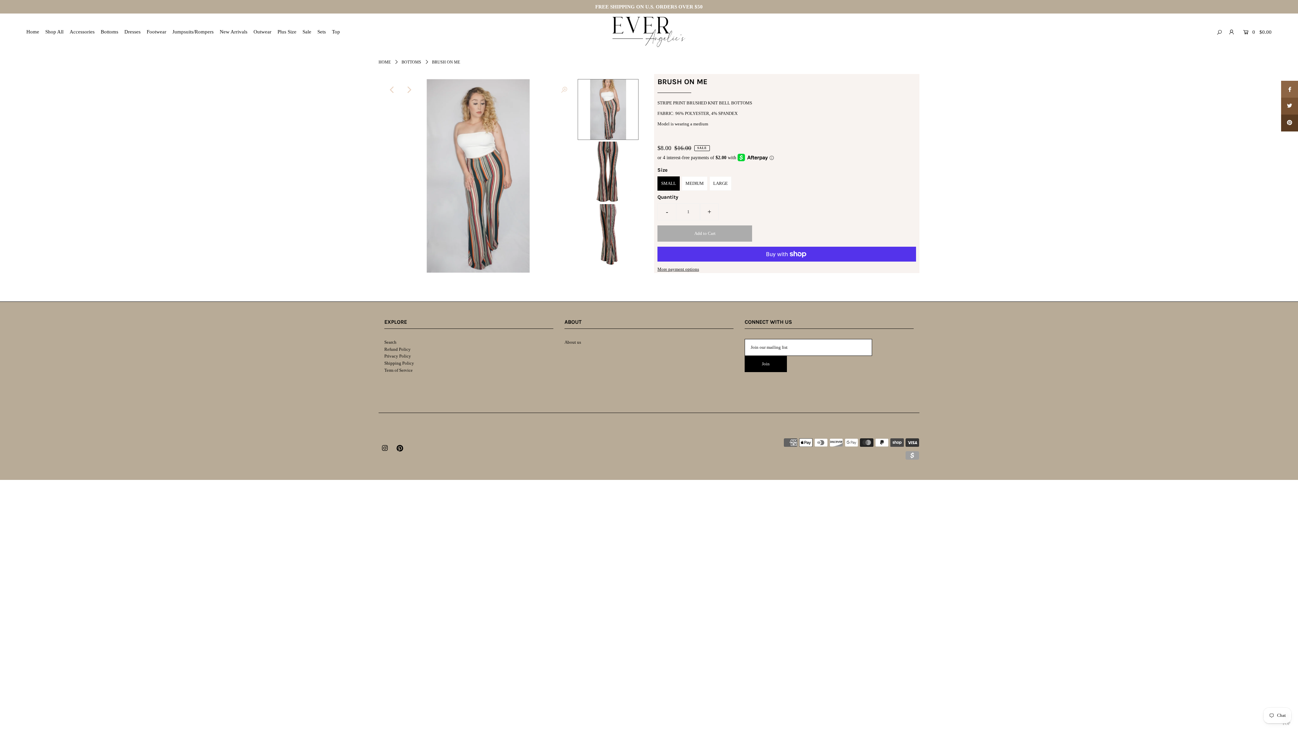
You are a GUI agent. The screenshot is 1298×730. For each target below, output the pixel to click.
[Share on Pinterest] (1289, 123)
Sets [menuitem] (321, 31)
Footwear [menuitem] (156, 31)
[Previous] (392, 89)
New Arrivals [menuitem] (233, 31)
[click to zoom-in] (564, 89)
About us (572, 342)
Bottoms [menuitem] (109, 31)
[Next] (408, 89)
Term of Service (398, 370)
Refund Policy (397, 349)
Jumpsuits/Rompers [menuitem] (193, 31)
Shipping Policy (399, 363)
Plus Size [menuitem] (287, 31)
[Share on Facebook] (1289, 89)
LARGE (720, 183)
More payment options (678, 269)
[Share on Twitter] (1289, 106)
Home (385, 62)
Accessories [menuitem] (82, 31)
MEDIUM (695, 183)
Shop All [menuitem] (54, 31)
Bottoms (411, 62)
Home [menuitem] (32, 31)
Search (390, 342)
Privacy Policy (397, 356)
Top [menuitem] (336, 31)
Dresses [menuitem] (132, 31)
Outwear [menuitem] (262, 31)
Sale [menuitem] (307, 31)
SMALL (668, 183)
